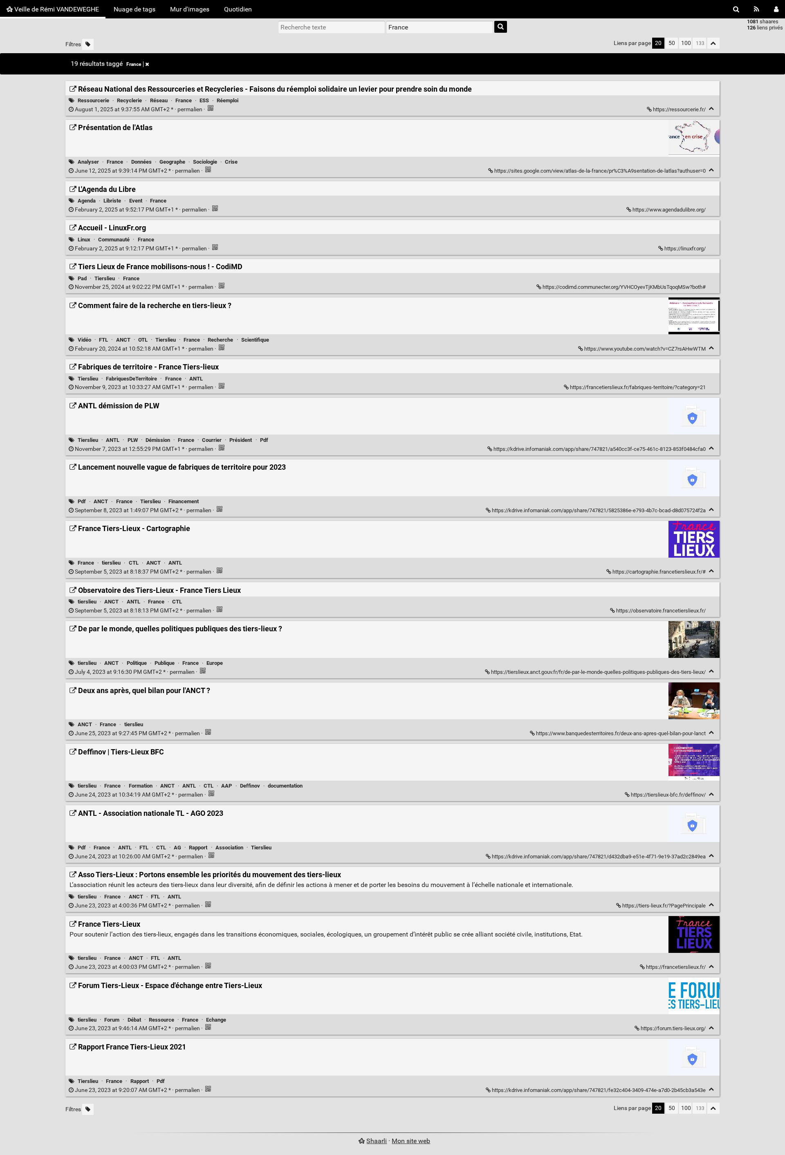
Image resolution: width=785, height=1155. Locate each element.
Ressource (161, 1020)
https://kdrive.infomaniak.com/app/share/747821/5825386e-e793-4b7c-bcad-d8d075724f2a (599, 510)
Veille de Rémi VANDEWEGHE (56, 9)
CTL (134, 563)
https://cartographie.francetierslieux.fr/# (659, 572)
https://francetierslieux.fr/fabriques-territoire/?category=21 (638, 387)
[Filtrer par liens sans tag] (88, 44)
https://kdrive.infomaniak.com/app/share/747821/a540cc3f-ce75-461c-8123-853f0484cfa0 (599, 449)
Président (240, 440)
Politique (137, 663)
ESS (204, 100)
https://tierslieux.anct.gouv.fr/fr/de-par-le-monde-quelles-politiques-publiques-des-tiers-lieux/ (598, 672)
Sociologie (205, 162)
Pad (82, 278)
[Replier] (711, 108)
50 (671, 43)
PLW (133, 440)
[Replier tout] (713, 43)
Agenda (87, 201)
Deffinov (250, 786)
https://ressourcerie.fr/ (679, 109)
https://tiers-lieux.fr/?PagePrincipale (664, 906)
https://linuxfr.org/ (685, 248)
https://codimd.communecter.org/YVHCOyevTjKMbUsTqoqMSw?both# (624, 287)
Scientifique (255, 340)
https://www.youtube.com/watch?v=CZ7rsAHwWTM (645, 349)
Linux (84, 239)
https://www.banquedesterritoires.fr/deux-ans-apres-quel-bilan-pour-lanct (621, 733)
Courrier (212, 440)
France (133, 64)
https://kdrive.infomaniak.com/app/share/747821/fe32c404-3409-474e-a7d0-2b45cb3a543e (599, 1090)
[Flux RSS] (756, 9)
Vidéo (84, 340)
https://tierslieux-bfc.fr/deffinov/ (668, 795)
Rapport (198, 847)
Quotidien (238, 9)
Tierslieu (104, 278)
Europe (214, 663)
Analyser (88, 162)
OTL (143, 340)
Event (135, 201)
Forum (111, 1020)
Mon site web (411, 1141)
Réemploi (227, 100)
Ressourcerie (93, 100)
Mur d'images (189, 9)
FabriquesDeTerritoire (131, 379)
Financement (183, 501)
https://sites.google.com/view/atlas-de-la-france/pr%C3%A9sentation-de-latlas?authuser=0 (600, 171)
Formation (141, 786)
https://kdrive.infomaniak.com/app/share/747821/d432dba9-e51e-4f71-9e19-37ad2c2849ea (599, 856)
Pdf (264, 440)
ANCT (123, 340)
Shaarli (376, 1141)
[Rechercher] (736, 9)
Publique (165, 663)
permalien (139, 109)
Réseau (159, 100)
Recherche (220, 340)
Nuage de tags (134, 9)
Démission (158, 440)
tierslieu (111, 563)
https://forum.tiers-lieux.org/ (673, 1028)
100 (686, 43)
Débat (134, 1020)
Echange (216, 1020)
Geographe (172, 162)
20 (658, 43)
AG (177, 847)
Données (141, 162)
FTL (103, 340)
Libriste (112, 201)
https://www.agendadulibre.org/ (669, 210)
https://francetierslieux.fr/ (676, 967)
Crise (231, 162)
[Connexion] (776, 9)
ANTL (196, 379)
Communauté (114, 239)
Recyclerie (129, 100)
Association (229, 847)
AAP (226, 786)
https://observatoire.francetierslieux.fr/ (661, 611)
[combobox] (439, 27)
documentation (285, 786)
